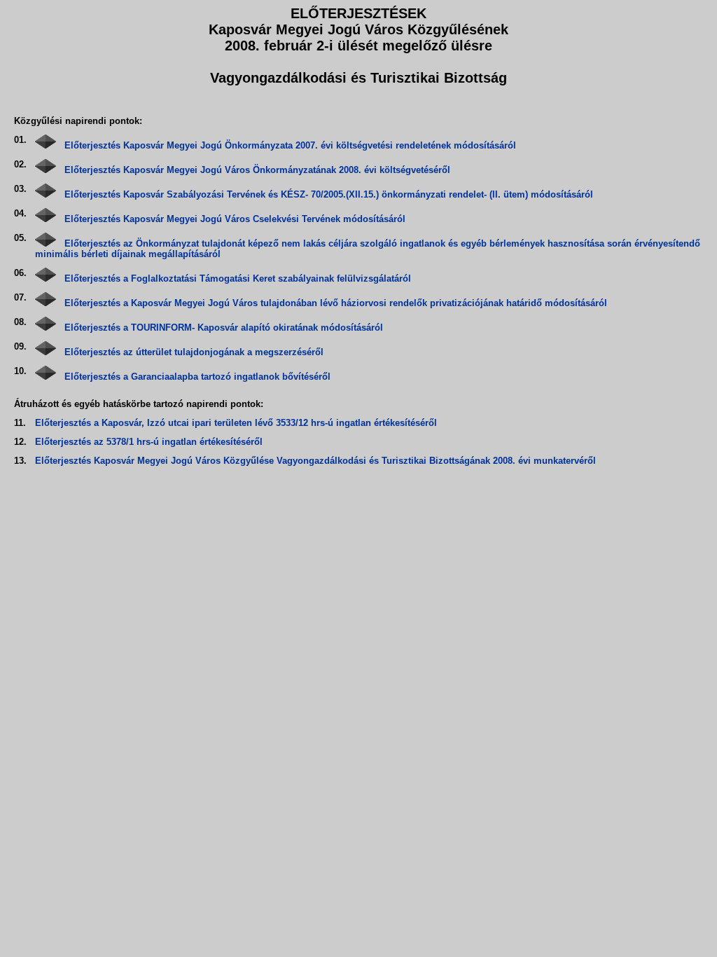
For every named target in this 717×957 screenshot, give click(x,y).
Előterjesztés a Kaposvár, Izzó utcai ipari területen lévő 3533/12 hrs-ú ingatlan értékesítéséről (236, 423)
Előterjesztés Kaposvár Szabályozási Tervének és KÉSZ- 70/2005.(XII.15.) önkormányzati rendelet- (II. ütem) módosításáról (328, 194)
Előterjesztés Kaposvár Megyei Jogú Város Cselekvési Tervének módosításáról (234, 219)
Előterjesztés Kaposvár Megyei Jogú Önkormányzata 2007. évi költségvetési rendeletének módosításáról (290, 145)
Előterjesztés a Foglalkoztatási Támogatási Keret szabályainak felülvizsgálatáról (237, 278)
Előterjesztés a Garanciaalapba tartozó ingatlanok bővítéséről (197, 376)
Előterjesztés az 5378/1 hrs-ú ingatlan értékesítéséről (149, 441)
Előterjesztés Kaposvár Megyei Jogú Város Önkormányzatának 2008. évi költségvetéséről (257, 170)
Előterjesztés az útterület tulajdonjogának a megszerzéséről (193, 352)
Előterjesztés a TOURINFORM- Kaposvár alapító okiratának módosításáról (223, 327)
